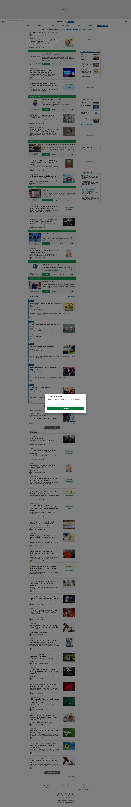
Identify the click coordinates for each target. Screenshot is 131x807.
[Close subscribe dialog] (83, 396)
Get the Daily (65, 408)
